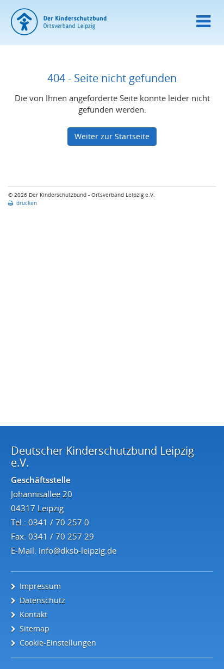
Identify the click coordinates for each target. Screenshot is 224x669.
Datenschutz (42, 600)
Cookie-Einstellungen (58, 642)
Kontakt (33, 614)
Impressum (40, 586)
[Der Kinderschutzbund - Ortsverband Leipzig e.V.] (112, 21)
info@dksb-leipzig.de (77, 550)
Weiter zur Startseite (112, 136)
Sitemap (34, 628)
